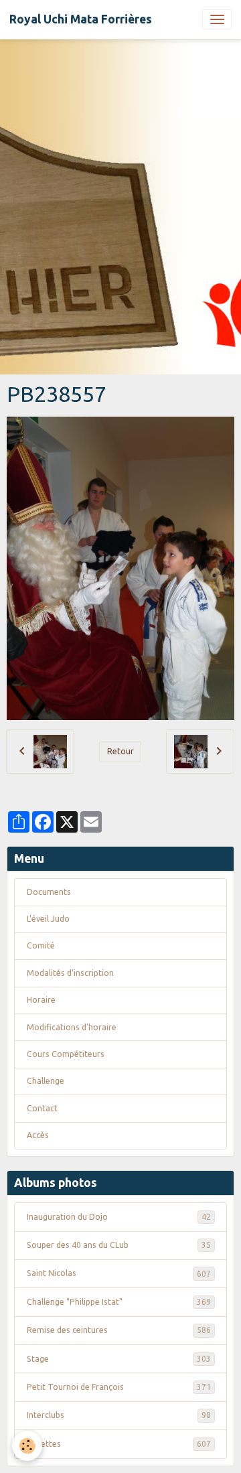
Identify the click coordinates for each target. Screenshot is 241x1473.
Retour (120, 751)
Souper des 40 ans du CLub (119, 1245)
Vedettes (119, 1444)
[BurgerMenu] (217, 19)
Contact (42, 1108)
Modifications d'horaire (71, 1027)
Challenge (45, 1080)
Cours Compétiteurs (65, 1054)
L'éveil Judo (48, 918)
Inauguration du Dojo (119, 1216)
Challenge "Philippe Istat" (119, 1301)
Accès (38, 1135)
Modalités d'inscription (70, 973)
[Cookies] (27, 1446)
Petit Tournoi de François (119, 1387)
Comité (41, 945)
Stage (119, 1358)
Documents (49, 892)
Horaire (41, 999)
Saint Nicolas (119, 1273)
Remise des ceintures (119, 1330)
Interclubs (119, 1415)
